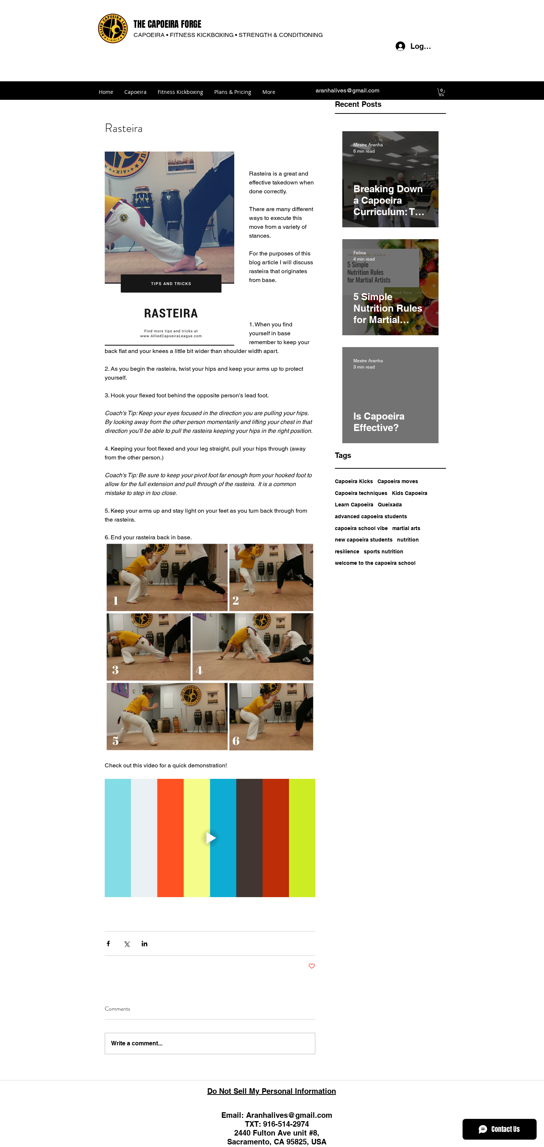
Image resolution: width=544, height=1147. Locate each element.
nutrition (408, 540)
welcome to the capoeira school (375, 563)
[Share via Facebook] (108, 943)
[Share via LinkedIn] (144, 943)
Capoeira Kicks (354, 481)
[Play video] (210, 838)
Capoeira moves (397, 481)
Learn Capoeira (354, 505)
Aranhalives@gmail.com (289, 1115)
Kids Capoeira (409, 493)
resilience (347, 551)
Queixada (390, 505)
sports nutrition (383, 551)
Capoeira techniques (361, 493)
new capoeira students (364, 540)
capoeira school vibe (361, 528)
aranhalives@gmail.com (347, 90)
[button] (441, 92)
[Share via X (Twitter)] (126, 943)
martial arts (406, 528)
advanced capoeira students (371, 516)
